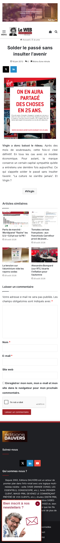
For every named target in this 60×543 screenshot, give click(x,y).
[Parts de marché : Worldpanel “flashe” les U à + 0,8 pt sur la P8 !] (15, 219)
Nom (6, 342)
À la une (36, 39)
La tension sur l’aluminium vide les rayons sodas (13, 268)
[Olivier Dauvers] (21, 31)
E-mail (7, 355)
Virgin (30, 191)
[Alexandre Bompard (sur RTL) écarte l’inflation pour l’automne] (44, 254)
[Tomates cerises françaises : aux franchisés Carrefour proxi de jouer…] (44, 219)
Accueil (26, 39)
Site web (7, 369)
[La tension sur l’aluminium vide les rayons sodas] (15, 254)
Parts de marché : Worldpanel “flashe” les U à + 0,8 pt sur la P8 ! (15, 232)
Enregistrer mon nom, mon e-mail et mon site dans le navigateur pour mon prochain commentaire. (30, 387)
